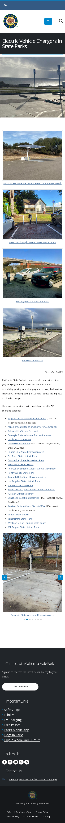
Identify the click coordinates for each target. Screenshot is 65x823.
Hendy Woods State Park (21, 472)
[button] (24, 619)
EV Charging (13, 720)
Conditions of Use (23, 812)
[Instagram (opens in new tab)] (21, 762)
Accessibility (13, 816)
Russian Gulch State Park (21, 493)
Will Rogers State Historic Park (23, 527)
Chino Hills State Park (19, 443)
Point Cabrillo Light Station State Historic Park (32, 242)
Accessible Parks (30, 816)
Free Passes (12, 725)
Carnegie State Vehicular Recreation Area (29, 435)
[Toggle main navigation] (48, 21)
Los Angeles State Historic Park (32, 301)
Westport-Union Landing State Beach (27, 522)
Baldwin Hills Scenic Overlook (23, 431)
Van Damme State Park (20, 518)
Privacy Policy (42, 812)
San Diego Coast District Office (23, 497)
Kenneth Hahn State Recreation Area (27, 477)
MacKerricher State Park (20, 485)
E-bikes (9, 715)
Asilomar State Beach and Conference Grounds (33, 426)
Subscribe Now (25, 686)
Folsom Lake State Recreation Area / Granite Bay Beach (32, 183)
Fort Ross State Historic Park (22, 456)
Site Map (46, 816)
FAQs (9, 812)
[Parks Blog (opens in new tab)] (26, 762)
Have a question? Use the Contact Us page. (33, 779)
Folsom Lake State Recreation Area (26, 451)
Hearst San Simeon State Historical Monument (32, 468)
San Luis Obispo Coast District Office (27, 506)
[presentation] (4, 577)
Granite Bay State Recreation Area (26, 460)
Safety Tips (12, 710)
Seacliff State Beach (32, 360)
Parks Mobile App (16, 730)
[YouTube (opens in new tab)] (15, 762)
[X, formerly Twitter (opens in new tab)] (10, 762)
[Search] (59, 21)
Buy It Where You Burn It (22, 740)
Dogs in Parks (13, 735)
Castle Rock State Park (19, 439)
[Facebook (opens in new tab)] (4, 762)
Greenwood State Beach (20, 464)
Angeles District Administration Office (27, 418)
